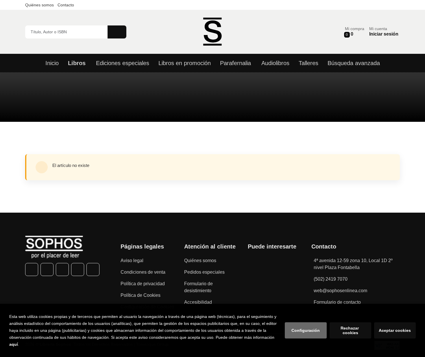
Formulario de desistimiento (198, 287)
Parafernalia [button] (235, 63)
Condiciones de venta (143, 272)
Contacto (66, 5)
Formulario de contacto (337, 302)
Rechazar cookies (350, 330)
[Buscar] (117, 31)
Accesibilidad (198, 302)
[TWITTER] (46, 269)
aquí (13, 344)
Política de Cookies (140, 295)
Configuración (305, 330)
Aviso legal (132, 260)
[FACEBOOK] (31, 269)
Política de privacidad (143, 283)
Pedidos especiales (204, 272)
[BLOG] (92, 269)
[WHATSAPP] (77, 269)
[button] (354, 31)
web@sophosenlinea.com (340, 290)
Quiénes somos (39, 5)
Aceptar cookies (395, 330)
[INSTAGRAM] (62, 269)
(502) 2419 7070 (331, 279)
